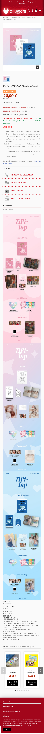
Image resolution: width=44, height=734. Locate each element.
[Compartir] (4, 169)
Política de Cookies (24, 726)
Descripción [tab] (7, 206)
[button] (15, 690)
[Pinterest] (9, 169)
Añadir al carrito (14, 683)
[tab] (22, 209)
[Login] (32, 11)
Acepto (7, 729)
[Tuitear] (6, 169)
